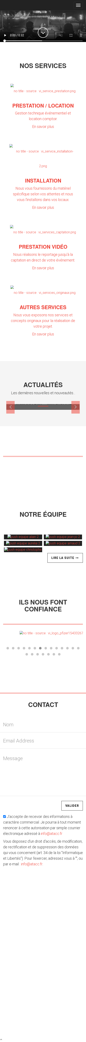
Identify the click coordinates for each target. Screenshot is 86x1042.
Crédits (32, 1024)
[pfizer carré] (43, 633)
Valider (72, 805)
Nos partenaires (65, 1024)
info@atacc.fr (51, 833)
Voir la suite (43, 464)
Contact (45, 1024)
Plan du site (15, 1024)
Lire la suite (63, 558)
